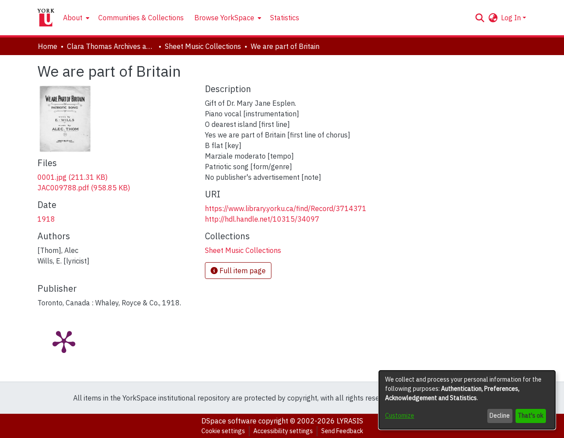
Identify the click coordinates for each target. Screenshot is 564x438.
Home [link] (47, 46)
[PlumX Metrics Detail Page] (63, 341)
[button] (479, 17)
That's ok (530, 415)
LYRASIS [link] (350, 420)
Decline (500, 415)
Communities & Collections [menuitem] (141, 17)
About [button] (72, 17)
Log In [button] (512, 17)
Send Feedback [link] (342, 431)
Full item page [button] (242, 270)
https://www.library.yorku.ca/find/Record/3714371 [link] (286, 208)
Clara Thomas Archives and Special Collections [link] (111, 46)
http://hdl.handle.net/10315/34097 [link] (262, 219)
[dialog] (467, 400)
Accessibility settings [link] (283, 431)
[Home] (45, 17)
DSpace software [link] (228, 420)
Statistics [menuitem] (284, 17)
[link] (72, 177)
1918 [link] (46, 219)
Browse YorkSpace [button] (224, 17)
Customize (399, 415)
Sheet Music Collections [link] (203, 46)
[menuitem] (75, 17)
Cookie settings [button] (223, 431)
